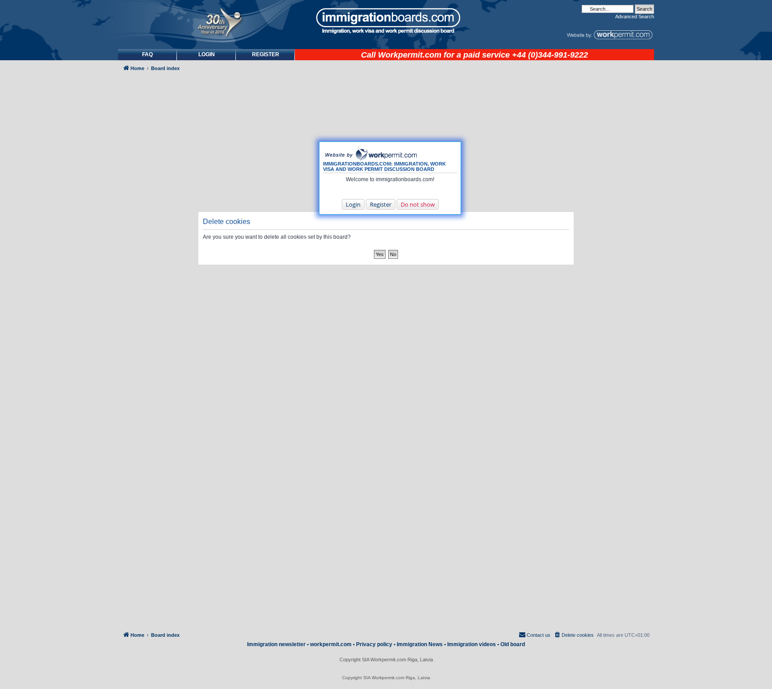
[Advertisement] (155, 315)
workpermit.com (331, 644)
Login (353, 204)
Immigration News (420, 644)
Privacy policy (374, 644)
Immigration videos (471, 644)
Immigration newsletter (276, 644)
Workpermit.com (409, 54)
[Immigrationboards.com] (386, 21)
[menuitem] (206, 54)
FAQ (147, 54)
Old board (512, 644)
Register (380, 204)
